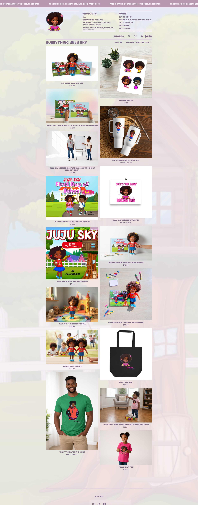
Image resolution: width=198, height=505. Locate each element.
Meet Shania (125, 28)
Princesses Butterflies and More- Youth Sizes (96, 23)
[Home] (56, 21)
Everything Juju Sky (92, 19)
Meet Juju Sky (126, 22)
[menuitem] (133, 42)
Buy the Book (125, 16)
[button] (99, 3)
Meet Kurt (124, 25)
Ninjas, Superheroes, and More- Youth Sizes (98, 28)
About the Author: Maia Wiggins (135, 19)
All (84, 16)
